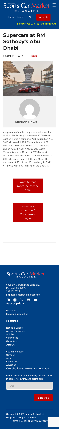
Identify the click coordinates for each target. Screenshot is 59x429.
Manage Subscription (17, 314)
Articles (10, 334)
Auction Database (15, 331)
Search (20, 17)
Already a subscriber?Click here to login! (28, 212)
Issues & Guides (14, 328)
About (9, 358)
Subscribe (43, 17)
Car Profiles (12, 337)
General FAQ (12, 361)
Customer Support (15, 351)
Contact (10, 355)
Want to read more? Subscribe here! (28, 185)
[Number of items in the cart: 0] (30, 17)
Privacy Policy (41, 421)
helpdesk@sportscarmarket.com (23, 294)
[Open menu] (54, 5)
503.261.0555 (13, 291)
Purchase (11, 310)
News (34, 56)
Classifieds (11, 341)
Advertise (11, 365)
